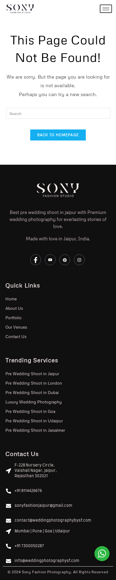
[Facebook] (35, 259)
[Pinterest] (64, 259)
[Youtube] (50, 259)
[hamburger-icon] (106, 9)
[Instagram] (79, 259)
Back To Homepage (58, 135)
